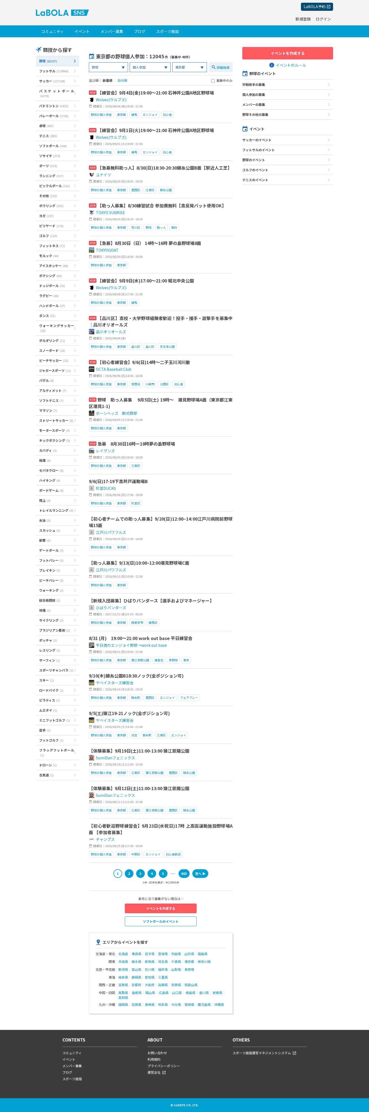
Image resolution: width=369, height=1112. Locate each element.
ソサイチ (49, 155)
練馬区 (153, 622)
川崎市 (150, 384)
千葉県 (176, 961)
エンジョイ (150, 114)
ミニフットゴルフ (54, 720)
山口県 (177, 992)
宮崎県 (189, 1004)
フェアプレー (189, 697)
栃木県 (136, 961)
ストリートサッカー (56, 420)
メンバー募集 (111, 31)
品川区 (135, 346)
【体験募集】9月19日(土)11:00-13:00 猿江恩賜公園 (139, 750)
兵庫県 (163, 984)
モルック (49, 255)
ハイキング (49, 480)
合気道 (46, 775)
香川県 (204, 992)
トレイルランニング (56, 510)
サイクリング (51, 620)
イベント (82, 31)
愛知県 (150, 977)
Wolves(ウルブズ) (111, 99)
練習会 (159, 660)
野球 (48, 61)
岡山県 (150, 992)
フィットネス (52, 245)
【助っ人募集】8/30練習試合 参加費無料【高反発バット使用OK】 (162, 205)
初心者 (167, 114)
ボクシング (50, 275)
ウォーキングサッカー (56, 328)
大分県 (176, 1004)
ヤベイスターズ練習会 (114, 682)
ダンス (47, 315)
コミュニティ (52, 31)
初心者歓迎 (173, 854)
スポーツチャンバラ (56, 670)
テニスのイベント (255, 179)
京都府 (136, 984)
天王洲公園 (167, 346)
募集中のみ (224, 81)
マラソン (48, 410)
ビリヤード (51, 225)
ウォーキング (51, 590)
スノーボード (52, 350)
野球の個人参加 (101, 114)
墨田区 (135, 190)
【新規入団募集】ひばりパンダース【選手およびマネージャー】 (151, 600)
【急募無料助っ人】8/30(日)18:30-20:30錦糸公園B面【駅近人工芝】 (165, 167)
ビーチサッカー (53, 360)
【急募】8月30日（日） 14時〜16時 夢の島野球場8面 (149, 243)
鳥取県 (123, 992)
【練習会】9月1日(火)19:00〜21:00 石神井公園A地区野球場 (156, 130)
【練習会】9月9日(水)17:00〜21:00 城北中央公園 (146, 280)
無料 (174, 227)
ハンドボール (52, 305)
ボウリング (51, 205)
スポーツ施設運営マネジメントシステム (262, 1052)
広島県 (164, 992)
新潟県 (123, 969)
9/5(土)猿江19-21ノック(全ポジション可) (129, 713)
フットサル (53, 71)
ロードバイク (51, 690)
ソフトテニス (51, 400)
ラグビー (49, 295)
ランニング (51, 175)
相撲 (45, 460)
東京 (186, 660)
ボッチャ (48, 640)
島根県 (137, 992)
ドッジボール (52, 285)
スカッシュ (49, 530)
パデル (46, 380)
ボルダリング (52, 340)
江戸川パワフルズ (111, 532)
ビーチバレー (51, 580)
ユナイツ (103, 174)
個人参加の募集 (253, 94)
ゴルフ (48, 235)
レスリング (49, 650)
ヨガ (46, 215)
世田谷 (135, 384)
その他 (48, 195)
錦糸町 (135, 697)
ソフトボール (53, 145)
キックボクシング (54, 440)
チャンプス (105, 839)
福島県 (202, 953)
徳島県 (190, 992)
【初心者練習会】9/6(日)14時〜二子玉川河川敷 (144, 362)
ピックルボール (54, 185)
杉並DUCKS (106, 488)
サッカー (52, 81)
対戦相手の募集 (253, 84)
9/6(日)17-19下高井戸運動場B (118, 481)
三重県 (163, 977)
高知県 (123, 997)
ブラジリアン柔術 (54, 630)
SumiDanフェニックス (115, 757)
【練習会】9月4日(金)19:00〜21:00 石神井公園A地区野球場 (156, 92)
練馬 (134, 114)
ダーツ (48, 165)
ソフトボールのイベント (161, 921)
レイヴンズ (105, 450)
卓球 (46, 125)
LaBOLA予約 (315, 6)
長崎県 (150, 1004)
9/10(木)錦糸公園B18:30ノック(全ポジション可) (136, 675)
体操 (45, 610)
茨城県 (123, 961)
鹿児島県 (204, 1004)
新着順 (107, 80)
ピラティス (49, 700)
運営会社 (153, 1072)
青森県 (136, 953)
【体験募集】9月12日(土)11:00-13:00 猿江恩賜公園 (139, 788)
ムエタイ (48, 710)
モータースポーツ (54, 430)
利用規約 (153, 1059)
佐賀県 (136, 1004)
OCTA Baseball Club (113, 369)
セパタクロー (51, 470)
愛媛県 (217, 992)
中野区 (135, 854)
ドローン (48, 765)
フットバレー (51, 560)
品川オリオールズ (111, 331)
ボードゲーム (51, 490)
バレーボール (53, 115)
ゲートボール (51, 550)
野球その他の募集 (255, 114)
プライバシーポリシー (163, 1065)
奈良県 (176, 984)
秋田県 (176, 953)
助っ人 (161, 227)
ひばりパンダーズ (111, 607)
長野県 (189, 969)
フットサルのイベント (258, 149)
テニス (48, 135)
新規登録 (303, 19)
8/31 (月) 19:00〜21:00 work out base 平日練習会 (140, 638)
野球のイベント (253, 159)
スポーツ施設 (167, 31)
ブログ (139, 31)
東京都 (121, 114)
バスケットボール (56, 93)
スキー (46, 680)
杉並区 (135, 503)
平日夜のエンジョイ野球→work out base (131, 645)
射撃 (45, 540)
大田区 (164, 384)
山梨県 (176, 969)
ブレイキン (49, 570)
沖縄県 (219, 1004)
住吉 (134, 735)
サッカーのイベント (256, 139)
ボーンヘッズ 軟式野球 (116, 413)
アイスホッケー (53, 265)
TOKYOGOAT (107, 250)
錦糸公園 (166, 190)
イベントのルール (291, 65)
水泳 (45, 520)
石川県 (150, 969)
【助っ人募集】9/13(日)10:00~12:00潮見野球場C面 (139, 563)
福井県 (163, 969)
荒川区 (135, 227)
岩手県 (150, 953)
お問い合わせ (157, 1052)
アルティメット (52, 390)
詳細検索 (223, 67)
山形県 (189, 953)
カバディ (48, 450)
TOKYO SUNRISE (110, 212)
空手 (45, 730)
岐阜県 (123, 977)
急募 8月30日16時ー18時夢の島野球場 (136, 443)
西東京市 (137, 622)
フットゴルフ (51, 740)
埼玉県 (163, 961)
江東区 (150, 190)
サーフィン (49, 660)
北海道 (123, 953)
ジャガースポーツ (55, 370)
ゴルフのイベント (255, 169)
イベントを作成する (160, 908)
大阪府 (150, 984)
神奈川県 (204, 961)
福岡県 (123, 1004)
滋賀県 (123, 984)
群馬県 (150, 961)
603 (184, 873)
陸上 (45, 500)
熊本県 (163, 1004)
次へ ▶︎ (200, 873)
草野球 (173, 660)
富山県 (136, 969)
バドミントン (53, 105)
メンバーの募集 (253, 104)
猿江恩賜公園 (140, 660)
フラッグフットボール (56, 752)
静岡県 (136, 977)
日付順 (122, 80)
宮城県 (163, 953)
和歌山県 (191, 984)
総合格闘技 (49, 600)
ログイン (323, 19)
